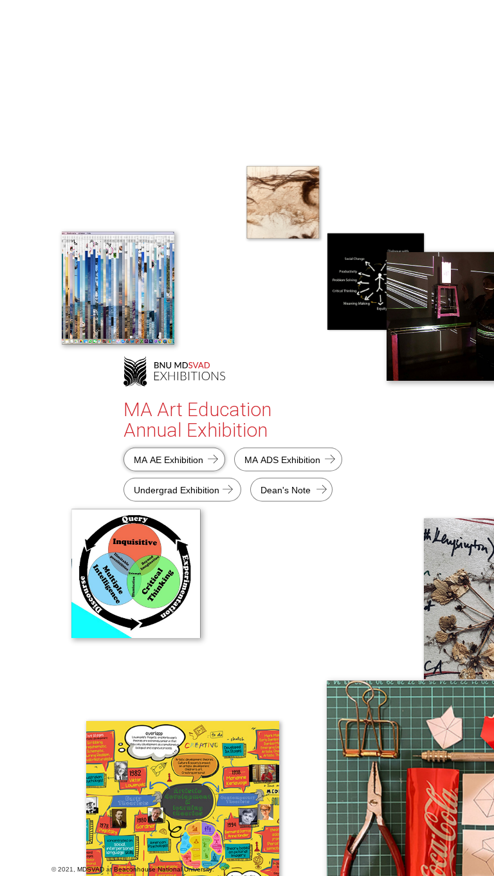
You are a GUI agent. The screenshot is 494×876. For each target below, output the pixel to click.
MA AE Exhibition (168, 459)
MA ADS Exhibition (282, 459)
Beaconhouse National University (163, 869)
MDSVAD (90, 869)
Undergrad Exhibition (176, 489)
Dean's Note (286, 489)
